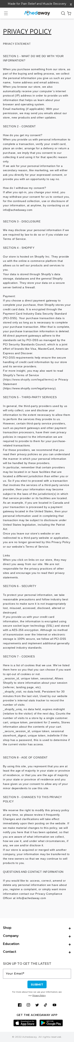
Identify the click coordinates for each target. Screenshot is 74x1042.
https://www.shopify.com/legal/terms (28, 379)
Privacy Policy (39, 995)
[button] (6, 13)
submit (37, 984)
